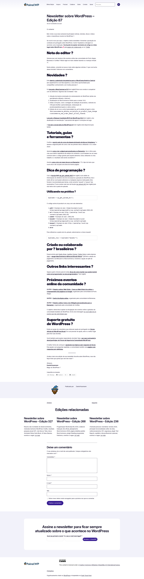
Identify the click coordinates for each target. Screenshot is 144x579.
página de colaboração (74, 47)
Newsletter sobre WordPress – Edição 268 (71, 420)
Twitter (88, 47)
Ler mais (37, 435)
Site (48, 491)
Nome (49, 475)
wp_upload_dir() (81, 184)
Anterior (49, 403)
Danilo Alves (62, 254)
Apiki (48, 256)
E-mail (49, 483)
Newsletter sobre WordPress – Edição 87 (70, 18)
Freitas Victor (82, 254)
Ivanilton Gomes (72, 254)
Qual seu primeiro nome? (55, 536)
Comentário (51, 457)
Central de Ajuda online (60, 298)
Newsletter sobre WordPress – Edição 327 (38, 420)
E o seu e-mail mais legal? (73, 536)
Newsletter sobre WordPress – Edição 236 (104, 420)
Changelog (50, 571)
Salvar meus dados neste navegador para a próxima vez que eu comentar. (71, 498)
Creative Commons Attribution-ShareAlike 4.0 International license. (99, 565)
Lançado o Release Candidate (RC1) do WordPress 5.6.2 (65, 118)
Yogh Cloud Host (86, 575)
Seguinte (94, 403)
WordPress (67, 575)
